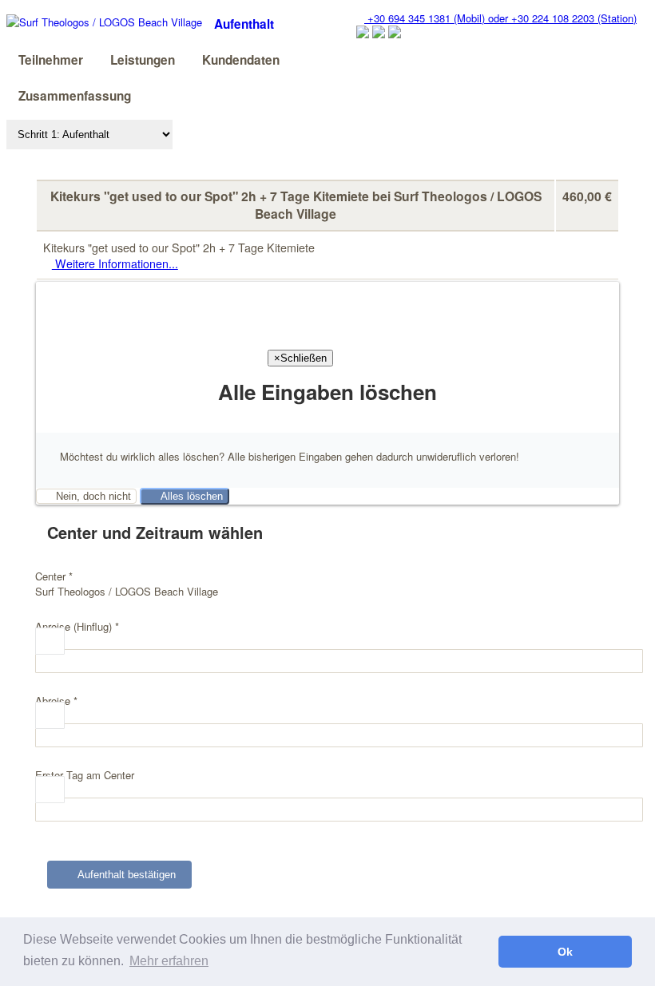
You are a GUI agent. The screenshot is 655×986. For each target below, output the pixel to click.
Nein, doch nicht (90, 496)
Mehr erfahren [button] (168, 961)
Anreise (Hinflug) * (77, 626)
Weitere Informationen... (115, 263)
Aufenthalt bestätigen (123, 875)
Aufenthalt (244, 24)
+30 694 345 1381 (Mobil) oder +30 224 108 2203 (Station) (500, 18)
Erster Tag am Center (84, 774)
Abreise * (56, 700)
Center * (54, 576)
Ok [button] (565, 951)
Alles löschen (188, 496)
